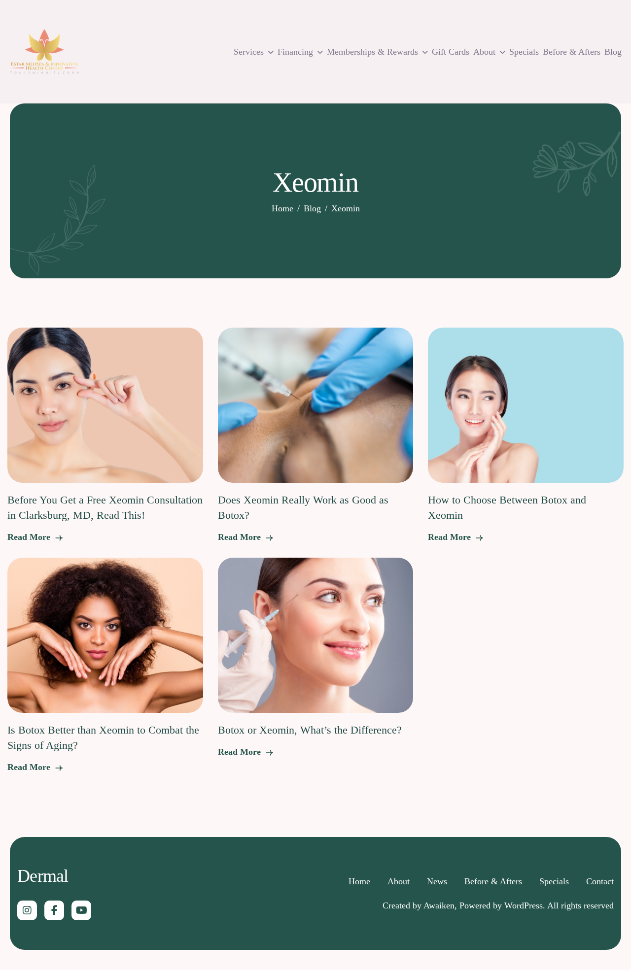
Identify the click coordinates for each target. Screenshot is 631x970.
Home (359, 881)
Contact (600, 881)
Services (249, 52)
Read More (30, 537)
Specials (524, 52)
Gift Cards (450, 52)
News (437, 881)
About (484, 52)
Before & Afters (571, 52)
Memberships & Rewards (372, 52)
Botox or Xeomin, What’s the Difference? (310, 730)
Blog (613, 52)
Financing (295, 52)
